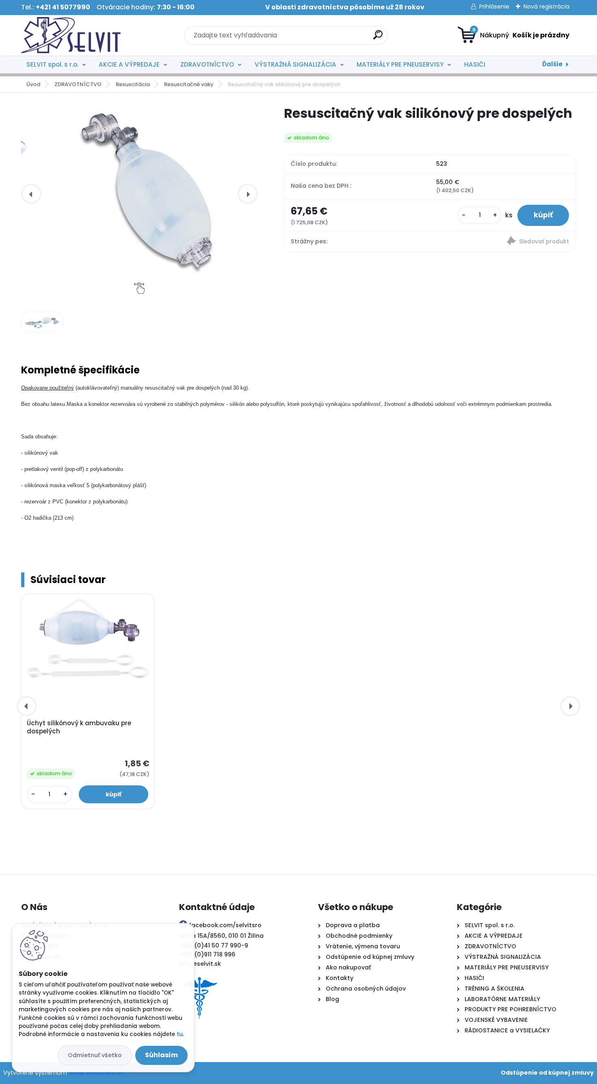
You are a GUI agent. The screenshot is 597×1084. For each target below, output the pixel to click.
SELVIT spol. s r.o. (52, 64)
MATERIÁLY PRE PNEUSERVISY (400, 64)
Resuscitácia (133, 84)
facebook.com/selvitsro (225, 925)
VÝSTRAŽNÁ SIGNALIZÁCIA (295, 64)
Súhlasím (161, 1055)
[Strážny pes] (502, 242)
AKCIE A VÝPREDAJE (129, 64)
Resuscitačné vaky (189, 84)
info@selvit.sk (200, 964)
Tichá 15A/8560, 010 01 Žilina (221, 936)
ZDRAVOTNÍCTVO (207, 64)
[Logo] (71, 35)
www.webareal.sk (96, 1073)
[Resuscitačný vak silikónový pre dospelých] (146, 193)
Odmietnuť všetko (95, 1055)
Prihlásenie (494, 6)
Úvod (33, 84)
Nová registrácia (546, 6)
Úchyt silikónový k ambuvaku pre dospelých (79, 727)
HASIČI (474, 64)
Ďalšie (552, 64)
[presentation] (31, 194)
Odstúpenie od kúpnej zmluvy (547, 1073)
